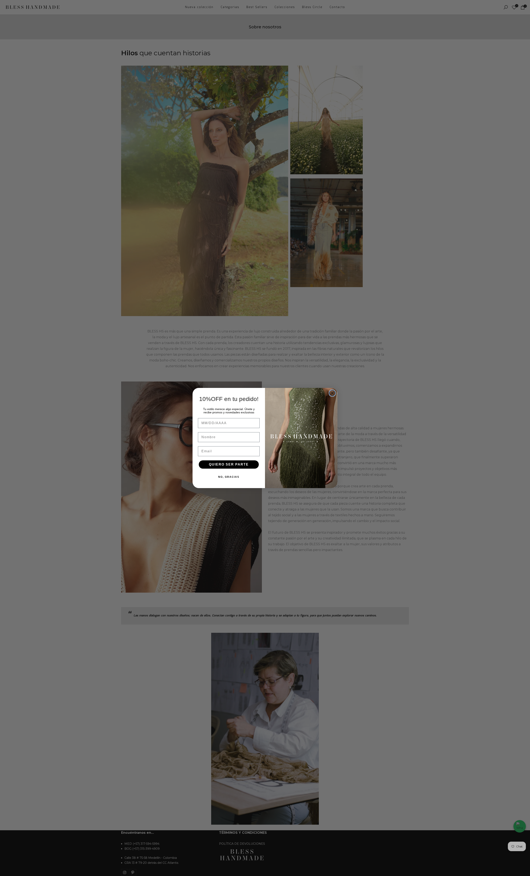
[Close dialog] (332, 393)
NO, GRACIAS (228, 476)
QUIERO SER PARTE (229, 464)
